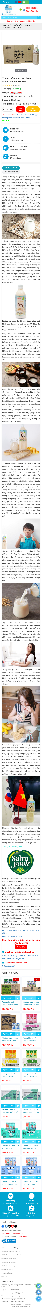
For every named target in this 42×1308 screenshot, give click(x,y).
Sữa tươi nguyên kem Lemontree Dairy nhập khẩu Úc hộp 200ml (31, 1003)
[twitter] (6, 1226)
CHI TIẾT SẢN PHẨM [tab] (11, 168)
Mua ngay (20, 109)
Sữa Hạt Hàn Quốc (13, 28)
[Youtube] (20, 2)
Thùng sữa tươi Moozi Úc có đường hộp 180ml (10, 1147)
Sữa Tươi (18, 25)
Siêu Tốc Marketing (25, 1306)
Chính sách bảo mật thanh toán (11, 1255)
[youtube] (12, 1226)
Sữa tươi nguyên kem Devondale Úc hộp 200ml (10, 1039)
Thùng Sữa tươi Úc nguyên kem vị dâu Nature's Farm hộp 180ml (30, 1039)
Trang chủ (6, 25)
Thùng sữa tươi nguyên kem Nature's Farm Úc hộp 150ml (10, 1003)
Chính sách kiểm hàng (8, 1266)
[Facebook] (16, 2)
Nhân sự (4, 1277)
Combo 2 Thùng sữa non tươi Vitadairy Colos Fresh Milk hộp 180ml (31, 1182)
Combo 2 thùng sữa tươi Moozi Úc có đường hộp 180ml (30, 1147)
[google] (9, 1226)
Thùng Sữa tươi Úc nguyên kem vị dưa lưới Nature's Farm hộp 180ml (31, 1075)
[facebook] (2, 1226)
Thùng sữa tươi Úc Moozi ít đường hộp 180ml (9, 1182)
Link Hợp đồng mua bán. (13, 936)
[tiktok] (15, 1226)
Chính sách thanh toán (8, 1258)
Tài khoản (6, 2)
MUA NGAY (21, 947)
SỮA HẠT (29, 25)
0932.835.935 (9, 966)
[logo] (8, 10)
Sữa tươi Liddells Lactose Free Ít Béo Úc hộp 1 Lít (10, 1111)
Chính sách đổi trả (7, 1269)
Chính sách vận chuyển (8, 1262)
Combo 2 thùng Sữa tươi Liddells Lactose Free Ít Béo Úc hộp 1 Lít (31, 1111)
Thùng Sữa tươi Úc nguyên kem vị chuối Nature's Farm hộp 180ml (9, 1075)
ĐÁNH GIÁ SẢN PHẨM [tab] (11, 172)
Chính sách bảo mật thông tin (10, 1251)
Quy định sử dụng (7, 1273)
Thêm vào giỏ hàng (32, 109)
